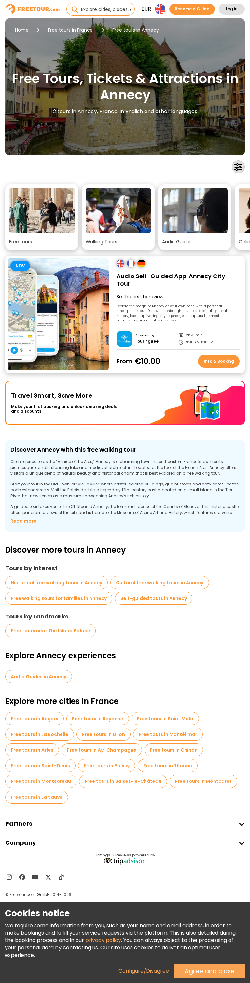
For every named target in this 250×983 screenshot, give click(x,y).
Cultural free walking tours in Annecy (159, 582)
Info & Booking (219, 361)
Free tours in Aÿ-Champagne (101, 750)
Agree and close (210, 971)
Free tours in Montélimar (168, 734)
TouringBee (147, 341)
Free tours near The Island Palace (50, 630)
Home (22, 30)
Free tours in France (70, 30)
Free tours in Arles (32, 750)
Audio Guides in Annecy (38, 676)
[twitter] (48, 877)
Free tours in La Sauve (36, 797)
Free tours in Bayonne (97, 718)
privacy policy (103, 940)
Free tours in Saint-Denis (40, 765)
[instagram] (9, 877)
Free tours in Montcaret (203, 781)
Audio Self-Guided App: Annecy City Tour (171, 280)
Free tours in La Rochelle (39, 734)
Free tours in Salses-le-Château (123, 781)
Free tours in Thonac (167, 765)
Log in (232, 9)
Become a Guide (192, 9)
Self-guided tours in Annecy (153, 598)
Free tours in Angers (34, 718)
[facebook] (22, 877)
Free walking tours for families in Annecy (59, 598)
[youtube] (35, 877)
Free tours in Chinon (174, 750)
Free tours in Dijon (103, 734)
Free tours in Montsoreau (41, 781)
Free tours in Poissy (107, 765)
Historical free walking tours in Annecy (56, 582)
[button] (41, 217)
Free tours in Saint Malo (165, 718)
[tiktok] (61, 877)
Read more (23, 521)
